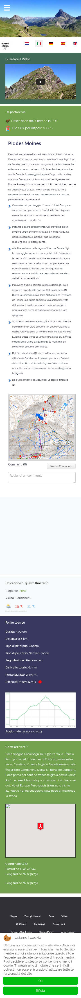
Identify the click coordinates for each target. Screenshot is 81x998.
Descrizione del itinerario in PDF (34, 121)
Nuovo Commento (61, 466)
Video (64, 916)
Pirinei (23, 590)
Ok (40, 981)
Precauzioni (59, 924)
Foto (51, 916)
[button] (40, 826)
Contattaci (39, 924)
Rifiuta (40, 990)
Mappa (13, 916)
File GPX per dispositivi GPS (32, 128)
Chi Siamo (21, 924)
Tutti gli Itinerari (33, 916)
